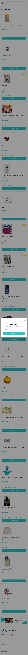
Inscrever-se (14, 333)
